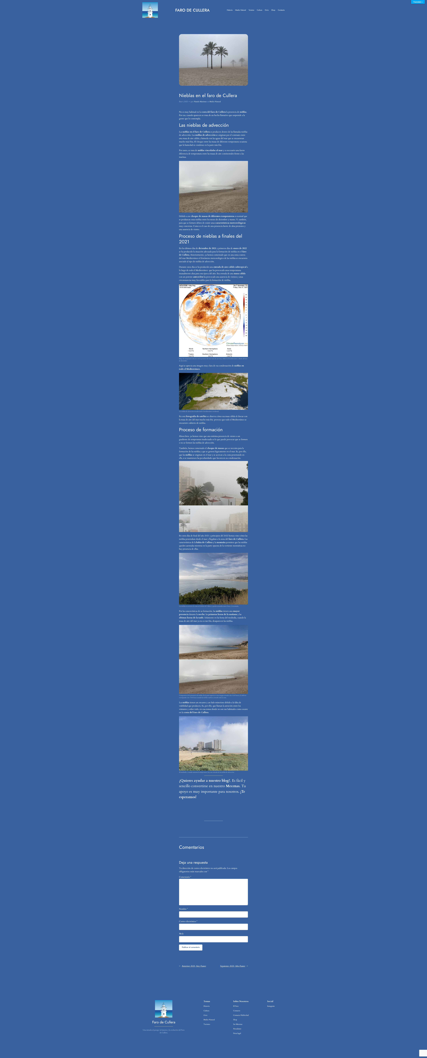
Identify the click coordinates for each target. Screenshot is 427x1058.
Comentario (185, 877)
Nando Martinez (200, 101)
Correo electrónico (188, 921)
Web (181, 933)
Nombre (183, 909)
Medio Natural (215, 101)
